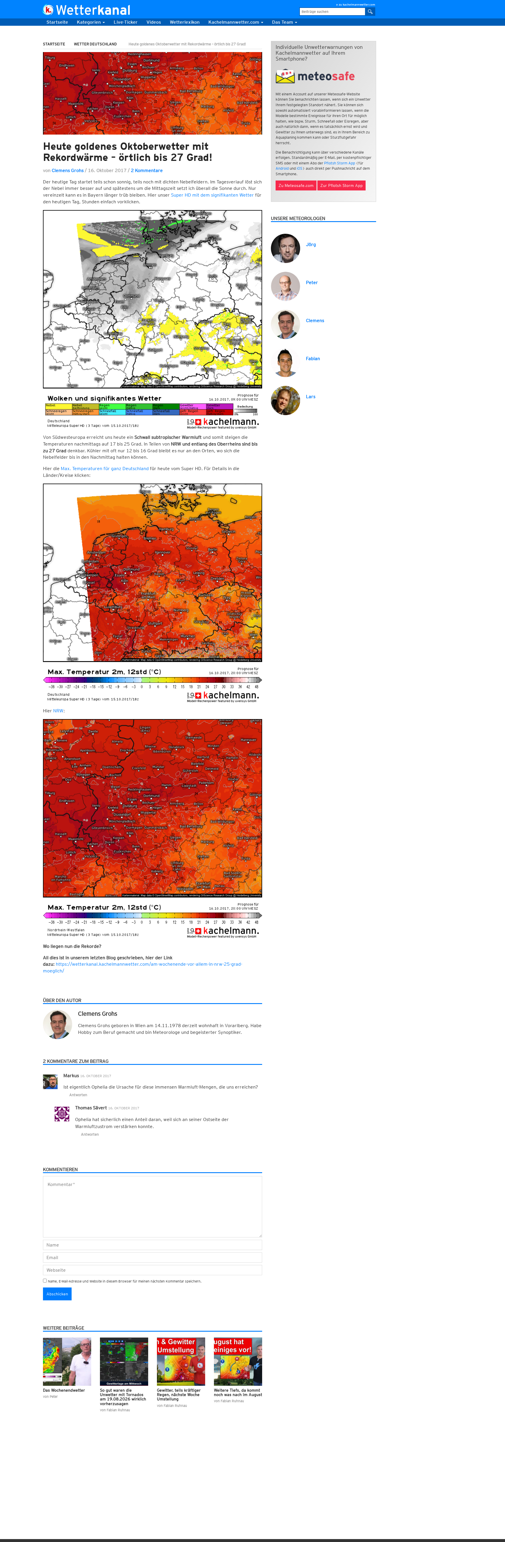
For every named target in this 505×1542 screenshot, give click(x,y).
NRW (58, 711)
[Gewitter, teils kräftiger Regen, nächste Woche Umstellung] (181, 1362)
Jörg (311, 244)
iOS (299, 168)
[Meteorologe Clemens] (285, 324)
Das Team (283, 22)
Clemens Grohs (68, 170)
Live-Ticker (126, 22)
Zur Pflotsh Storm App (341, 185)
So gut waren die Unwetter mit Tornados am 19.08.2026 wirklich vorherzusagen (123, 1397)
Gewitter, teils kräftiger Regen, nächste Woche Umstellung (179, 1395)
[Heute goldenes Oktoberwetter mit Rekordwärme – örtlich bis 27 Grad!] (152, 93)
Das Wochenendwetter (64, 1390)
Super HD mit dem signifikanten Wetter (213, 195)
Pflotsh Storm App (339, 163)
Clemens (315, 320)
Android (282, 168)
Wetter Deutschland (95, 44)
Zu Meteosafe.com (296, 185)
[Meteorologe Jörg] (285, 248)
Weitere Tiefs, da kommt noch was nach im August (238, 1392)
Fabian (313, 358)
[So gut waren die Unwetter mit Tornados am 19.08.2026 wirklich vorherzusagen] (124, 1362)
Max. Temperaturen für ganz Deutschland (105, 468)
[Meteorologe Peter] (285, 286)
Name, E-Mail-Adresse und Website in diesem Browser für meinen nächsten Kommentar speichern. (125, 1281)
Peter (312, 282)
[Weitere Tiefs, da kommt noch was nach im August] (238, 1362)
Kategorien (89, 22)
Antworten (78, 1095)
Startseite (57, 22)
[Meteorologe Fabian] (285, 362)
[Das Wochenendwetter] (67, 1362)
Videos (153, 22)
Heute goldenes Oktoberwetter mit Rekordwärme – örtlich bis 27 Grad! (127, 152)
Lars (310, 396)
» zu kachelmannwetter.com (355, 4)
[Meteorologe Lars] (285, 400)
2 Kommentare (147, 170)
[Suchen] (370, 11)
